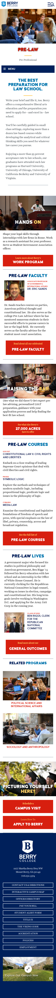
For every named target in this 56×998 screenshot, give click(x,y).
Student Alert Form (28, 913)
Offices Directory (28, 899)
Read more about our (28, 646)
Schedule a (28, 806)
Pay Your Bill (28, 906)
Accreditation (28, 933)
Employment (28, 947)
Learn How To (28, 822)
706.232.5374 (28, 876)
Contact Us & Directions (28, 885)
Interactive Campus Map (28, 892)
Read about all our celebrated (28, 347)
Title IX (28, 920)
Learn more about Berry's (28, 260)
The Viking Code (28, 926)
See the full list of (28, 538)
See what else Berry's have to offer (28, 428)
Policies (28, 940)
